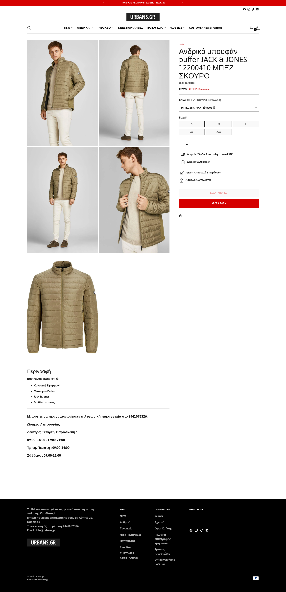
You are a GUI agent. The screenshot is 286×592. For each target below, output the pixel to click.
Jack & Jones (186, 82)
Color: (200, 100)
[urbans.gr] (143, 17)
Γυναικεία (126, 528)
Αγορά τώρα (219, 203)
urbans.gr (39, 576)
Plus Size (125, 547)
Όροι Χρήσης (163, 528)
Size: (183, 117)
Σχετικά (159, 522)
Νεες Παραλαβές (130, 534)
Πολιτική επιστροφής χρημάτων (163, 539)
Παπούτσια (127, 541)
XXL (218, 132)
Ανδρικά (125, 522)
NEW (123, 516)
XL (191, 132)
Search (159, 516)
